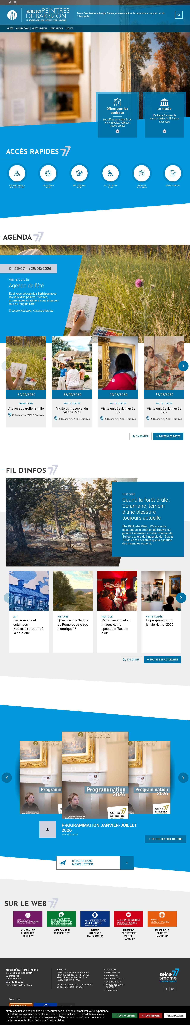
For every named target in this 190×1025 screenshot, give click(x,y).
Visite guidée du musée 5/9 (118, 410)
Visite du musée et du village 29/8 (72, 410)
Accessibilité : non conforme (115, 986)
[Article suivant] (181, 598)
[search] (179, 15)
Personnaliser (175, 1015)
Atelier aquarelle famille (26, 408)
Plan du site (112, 990)
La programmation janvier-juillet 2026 (159, 622)
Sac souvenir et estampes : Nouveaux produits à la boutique (28, 626)
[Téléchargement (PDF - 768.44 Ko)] (47, 829)
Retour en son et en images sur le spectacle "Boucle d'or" (116, 626)
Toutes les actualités (164, 659)
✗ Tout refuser (151, 1015)
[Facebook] (9, 2)
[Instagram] (14, 2)
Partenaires (112, 975)
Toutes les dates (169, 436)
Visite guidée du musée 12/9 (164, 410)
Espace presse (113, 972)
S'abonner (139, 437)
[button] (10, 28)
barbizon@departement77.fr (19, 985)
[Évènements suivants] (183, 366)
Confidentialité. (55, 1020)
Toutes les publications (166, 839)
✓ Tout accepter (125, 1015)
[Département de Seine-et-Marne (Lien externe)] (169, 981)
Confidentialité (113, 982)
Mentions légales (115, 979)
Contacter (111, 969)
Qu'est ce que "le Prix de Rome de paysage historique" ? (73, 624)
